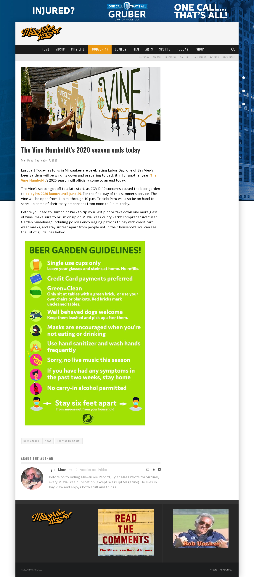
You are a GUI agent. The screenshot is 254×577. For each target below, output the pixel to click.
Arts (149, 49)
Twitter (157, 57)
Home (45, 49)
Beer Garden (31, 440)
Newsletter (229, 57)
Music (60, 49)
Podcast (183, 49)
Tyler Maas (27, 160)
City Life (77, 49)
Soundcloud (199, 57)
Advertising (226, 569)
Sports (165, 49)
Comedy (121, 49)
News (48, 440)
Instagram (171, 57)
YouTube (185, 57)
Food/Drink (100, 49)
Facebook (144, 57)
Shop (200, 49)
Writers (213, 569)
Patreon (214, 57)
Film (136, 49)
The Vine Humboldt (69, 440)
